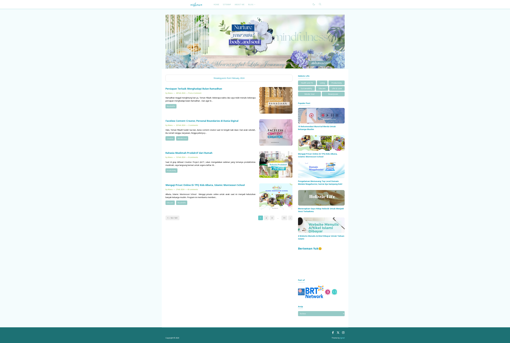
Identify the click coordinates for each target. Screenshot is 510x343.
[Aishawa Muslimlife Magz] (196, 4)
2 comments (193, 125)
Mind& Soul (182, 138)
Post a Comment (194, 93)
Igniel (342, 338)
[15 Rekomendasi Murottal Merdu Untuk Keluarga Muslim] (321, 122)
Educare (170, 203)
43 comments (192, 189)
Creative (170, 138)
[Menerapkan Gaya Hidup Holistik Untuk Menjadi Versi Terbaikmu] (321, 205)
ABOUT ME (239, 4)
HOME (216, 4)
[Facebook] (333, 333)
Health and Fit (307, 83)
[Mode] (313, 4)
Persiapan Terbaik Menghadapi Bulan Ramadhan (193, 88)
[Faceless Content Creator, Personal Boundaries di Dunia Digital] (275, 145)
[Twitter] (338, 333)
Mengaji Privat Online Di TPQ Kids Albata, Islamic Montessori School (205, 185)
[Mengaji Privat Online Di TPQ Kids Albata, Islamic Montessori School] (275, 209)
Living (322, 83)
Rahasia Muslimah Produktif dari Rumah (188, 152)
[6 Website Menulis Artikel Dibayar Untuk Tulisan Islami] (321, 232)
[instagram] (343, 333)
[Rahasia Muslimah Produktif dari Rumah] (275, 177)
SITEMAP (227, 4)
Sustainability (306, 88)
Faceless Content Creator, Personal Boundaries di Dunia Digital (201, 120)
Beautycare (333, 94)
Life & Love (337, 88)
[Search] (320, 4)
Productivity (171, 170)
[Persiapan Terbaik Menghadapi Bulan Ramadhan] (275, 113)
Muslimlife (171, 106)
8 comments (193, 157)
